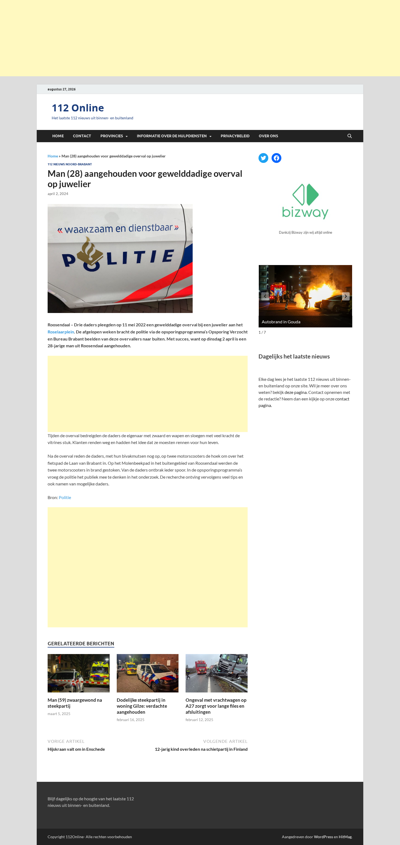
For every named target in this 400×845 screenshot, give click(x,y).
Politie (64, 497)
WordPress (323, 836)
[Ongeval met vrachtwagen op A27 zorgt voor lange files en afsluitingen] (217, 674)
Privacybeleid (235, 136)
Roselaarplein (61, 331)
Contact (82, 136)
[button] (346, 296)
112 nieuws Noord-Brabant (70, 164)
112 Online (78, 107)
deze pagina (296, 392)
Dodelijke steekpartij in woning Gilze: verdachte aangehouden (142, 706)
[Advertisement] (200, 38)
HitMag (345, 836)
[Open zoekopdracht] (350, 136)
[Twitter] (263, 158)
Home (58, 136)
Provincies (111, 136)
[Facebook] (276, 158)
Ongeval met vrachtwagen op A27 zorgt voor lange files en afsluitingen (216, 706)
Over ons (268, 136)
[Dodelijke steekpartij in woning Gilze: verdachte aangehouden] (148, 674)
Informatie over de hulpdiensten (172, 136)
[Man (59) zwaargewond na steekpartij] (79, 674)
